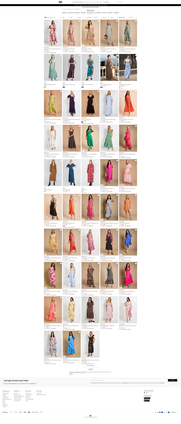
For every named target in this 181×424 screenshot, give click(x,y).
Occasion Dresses (98, 12)
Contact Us (16, 393)
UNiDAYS (4, 406)
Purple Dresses (110, 12)
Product (26, 400)
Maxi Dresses (78, 9)
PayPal (4, 402)
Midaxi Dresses (77, 12)
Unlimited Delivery (6, 393)
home (62, 9)
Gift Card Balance (17, 400)
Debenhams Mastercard (7, 399)
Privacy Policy (27, 393)
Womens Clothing (69, 9)
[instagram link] (144, 392)
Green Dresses (116, 12)
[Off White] (120, 87)
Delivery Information (17, 397)
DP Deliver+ (5, 394)
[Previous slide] (72, 7)
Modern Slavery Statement (41, 394)
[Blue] (119, 87)
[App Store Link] (147, 399)
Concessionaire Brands (29, 399)
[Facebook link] (146, 392)
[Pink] (102, 87)
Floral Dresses (83, 12)
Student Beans (5, 405)
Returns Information (17, 399)
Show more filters (122, 17)
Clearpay (4, 403)
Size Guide (4, 396)
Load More (90, 369)
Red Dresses (104, 12)
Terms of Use (27, 397)
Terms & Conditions (28, 394)
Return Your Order (17, 394)
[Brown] (64, 87)
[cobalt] (64, 225)
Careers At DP (39, 393)
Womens (65, 9)
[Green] (44, 87)
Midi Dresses (64, 12)
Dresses (74, 9)
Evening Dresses (70, 12)
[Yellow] (45, 87)
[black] (82, 122)
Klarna (4, 400)
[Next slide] (108, 7)
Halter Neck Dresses (90, 12)
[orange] (83, 122)
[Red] (63, 87)
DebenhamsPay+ (6, 397)
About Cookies (27, 396)
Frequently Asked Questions (19, 396)
